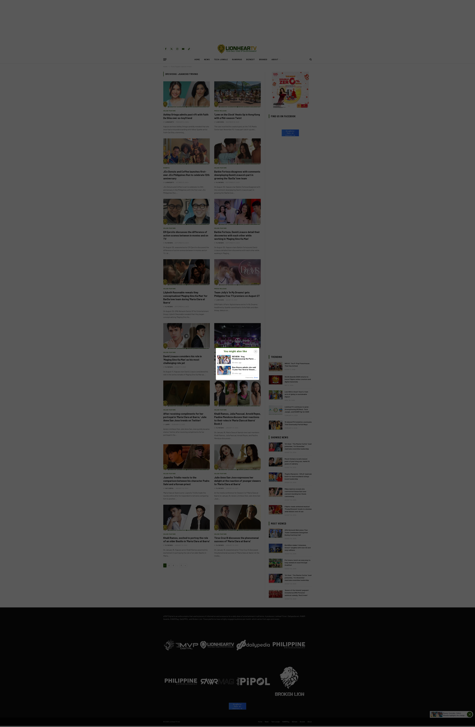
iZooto (256, 377)
